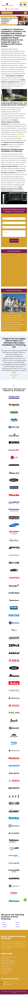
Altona (3, 922)
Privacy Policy (4, 973)
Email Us (5, 982)
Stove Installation (5, 971)
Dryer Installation (5, 966)
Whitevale (18, 926)
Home (2, 15)
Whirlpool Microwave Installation (10, 15)
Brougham (4, 924)
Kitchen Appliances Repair (8, 960)
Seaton (17, 924)
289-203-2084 (7, 984)
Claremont (4, 926)
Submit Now (14, 240)
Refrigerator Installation (7, 970)
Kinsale (17, 922)
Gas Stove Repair (5, 958)
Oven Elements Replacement (9, 962)
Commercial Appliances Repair (9, 956)
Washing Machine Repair (7, 964)
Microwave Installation (7, 968)
